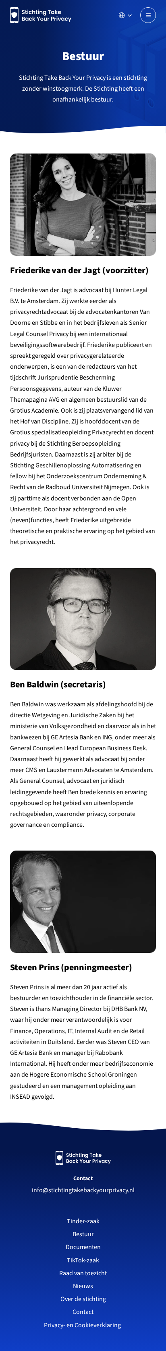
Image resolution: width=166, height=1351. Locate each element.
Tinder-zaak (83, 1221)
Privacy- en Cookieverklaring (83, 1325)
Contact (83, 1179)
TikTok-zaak (83, 1260)
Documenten (83, 1247)
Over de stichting (83, 1299)
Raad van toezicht (83, 1273)
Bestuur (83, 1234)
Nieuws (83, 1286)
